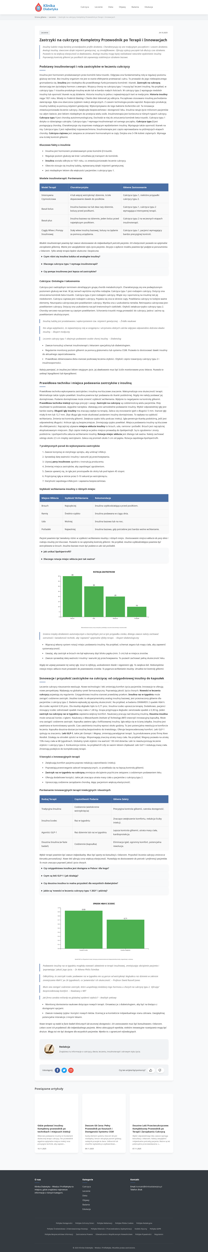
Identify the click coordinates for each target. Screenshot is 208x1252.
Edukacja (149, 7)
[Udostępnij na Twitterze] (64, 1070)
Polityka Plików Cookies (124, 1223)
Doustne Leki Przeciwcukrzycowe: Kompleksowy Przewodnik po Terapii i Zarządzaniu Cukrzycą (151, 1128)
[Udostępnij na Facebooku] (57, 1070)
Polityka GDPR (155, 1229)
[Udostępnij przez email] (71, 1070)
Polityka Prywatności (143, 1234)
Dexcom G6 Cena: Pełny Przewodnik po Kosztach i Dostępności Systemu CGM (99, 1128)
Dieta (110, 7)
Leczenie (99, 7)
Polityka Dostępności (64, 1223)
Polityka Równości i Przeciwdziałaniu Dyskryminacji (111, 1229)
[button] (151, 1070)
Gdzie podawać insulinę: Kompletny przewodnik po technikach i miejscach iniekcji (54, 1128)
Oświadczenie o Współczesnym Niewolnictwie (114, 1234)
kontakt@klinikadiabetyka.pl (149, 1186)
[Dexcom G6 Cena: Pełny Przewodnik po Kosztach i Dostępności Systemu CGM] (104, 1106)
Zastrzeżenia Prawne (84, 1234)
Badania (135, 7)
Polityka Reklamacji (104, 1223)
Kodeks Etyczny (141, 1229)
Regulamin (158, 1234)
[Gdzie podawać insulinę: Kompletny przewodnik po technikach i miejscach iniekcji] (56, 1106)
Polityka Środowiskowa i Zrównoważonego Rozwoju (67, 1229)
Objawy (122, 7)
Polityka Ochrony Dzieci (84, 1223)
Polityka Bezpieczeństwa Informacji (59, 1234)
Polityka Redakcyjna (144, 1223)
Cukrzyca (85, 7)
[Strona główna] (47, 7)
